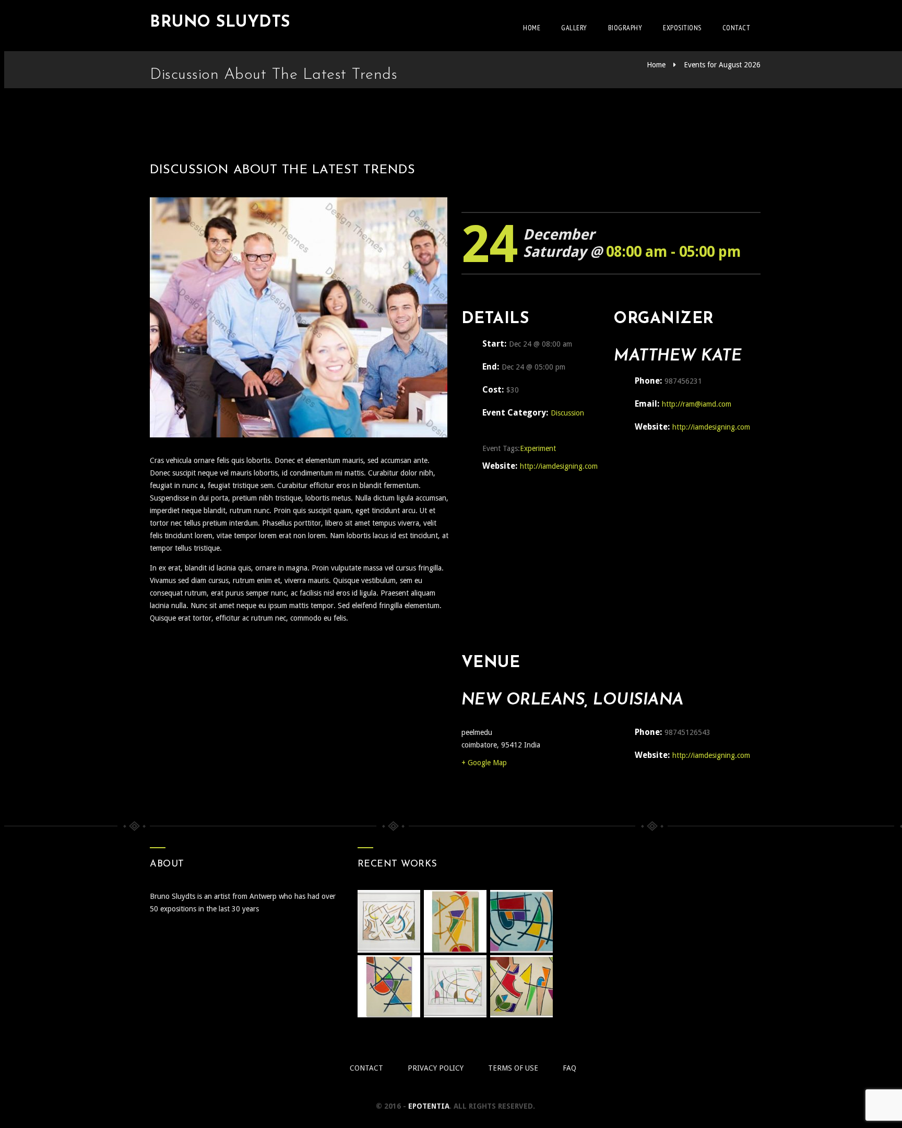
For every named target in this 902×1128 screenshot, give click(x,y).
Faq (569, 1068)
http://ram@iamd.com (696, 404)
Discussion (567, 413)
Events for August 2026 (722, 65)
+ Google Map (484, 762)
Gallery (574, 27)
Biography (625, 27)
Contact (736, 27)
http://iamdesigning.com (559, 466)
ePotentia (428, 1106)
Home (531, 27)
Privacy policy (436, 1068)
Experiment (538, 448)
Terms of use (513, 1068)
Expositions (682, 27)
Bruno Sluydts (220, 23)
